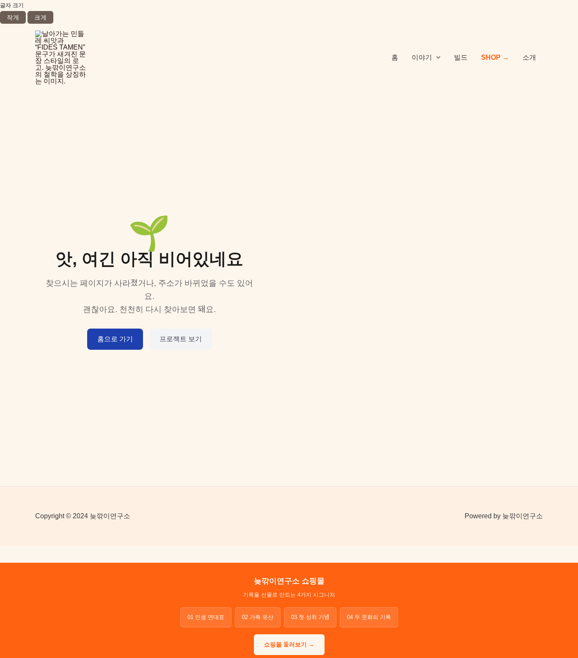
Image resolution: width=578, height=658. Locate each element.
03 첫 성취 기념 (310, 617)
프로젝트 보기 (181, 339)
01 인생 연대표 (205, 617)
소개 (529, 57)
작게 (13, 17)
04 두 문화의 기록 (369, 617)
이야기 (422, 57)
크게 (40, 17)
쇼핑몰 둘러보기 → (289, 644)
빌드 (461, 57)
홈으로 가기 (115, 339)
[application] (436, 57)
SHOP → (495, 57)
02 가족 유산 (257, 617)
